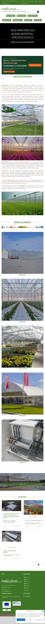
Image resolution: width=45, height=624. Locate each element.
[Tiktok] (25, 596)
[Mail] (29, 596)
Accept (21, 619)
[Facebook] (23, 596)
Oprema (22, 462)
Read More (4, 526)
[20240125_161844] (22, 279)
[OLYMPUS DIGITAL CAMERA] (22, 419)
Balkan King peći (5, 597)
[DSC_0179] (22, 137)
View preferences (39, 619)
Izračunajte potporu (35, 65)
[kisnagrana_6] (22, 104)
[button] (42, 611)
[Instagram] (27, 596)
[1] (22, 373)
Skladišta (22, 416)
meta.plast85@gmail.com (7, 3)
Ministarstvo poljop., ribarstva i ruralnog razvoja (10, 596)
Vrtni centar (22, 369)
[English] (42, 1)
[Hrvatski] (40, 1)
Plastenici (22, 275)
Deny (30, 619)
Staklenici (22, 322)
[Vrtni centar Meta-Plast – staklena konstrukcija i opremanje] (22, 326)
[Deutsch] (43, 1)
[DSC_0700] (22, 232)
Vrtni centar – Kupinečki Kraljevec (33, 520)
